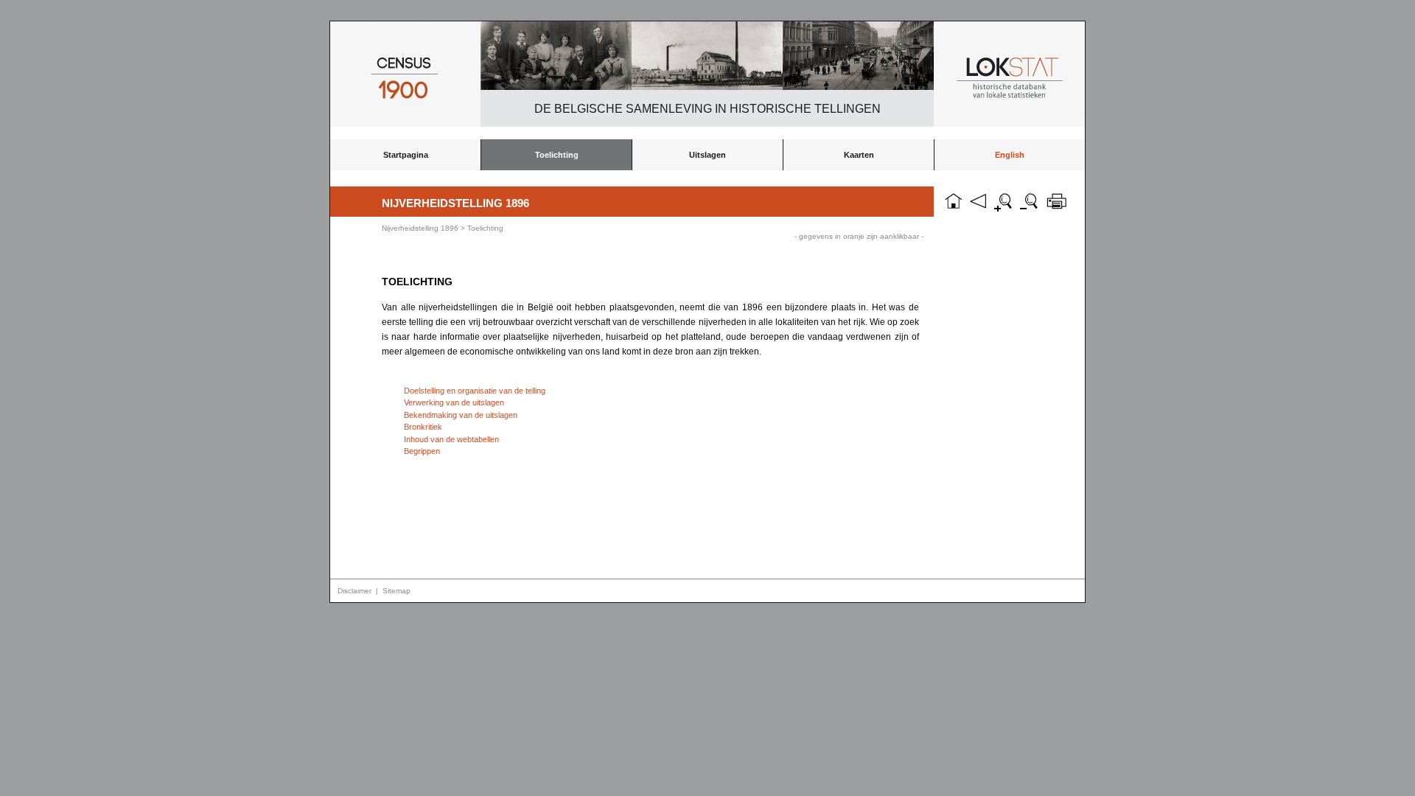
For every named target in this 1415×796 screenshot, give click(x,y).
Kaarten (859, 154)
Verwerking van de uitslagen (454, 402)
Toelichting (557, 154)
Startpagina (405, 154)
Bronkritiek (423, 426)
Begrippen (422, 451)
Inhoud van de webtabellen (451, 439)
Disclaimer (354, 591)
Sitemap (396, 591)
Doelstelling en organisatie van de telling (474, 390)
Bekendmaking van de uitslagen (460, 415)
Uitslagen (707, 154)
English (1009, 154)
